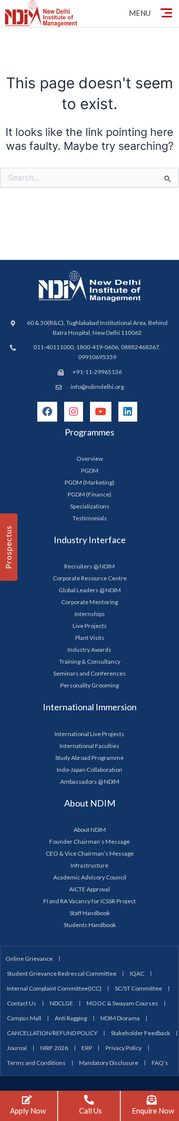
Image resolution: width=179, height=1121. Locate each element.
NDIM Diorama (120, 1018)
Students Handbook (90, 925)
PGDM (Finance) (89, 494)
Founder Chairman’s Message (89, 841)
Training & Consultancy (89, 661)
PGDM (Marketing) (89, 482)
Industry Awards (89, 649)
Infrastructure (89, 865)
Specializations (89, 506)
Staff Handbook (90, 913)
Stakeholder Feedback (140, 1033)
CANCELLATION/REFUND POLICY (52, 1033)
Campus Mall (24, 1018)
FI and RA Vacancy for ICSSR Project (89, 901)
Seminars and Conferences (89, 673)
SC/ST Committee (138, 988)
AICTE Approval (89, 889)
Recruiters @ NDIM (89, 566)
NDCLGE (61, 1003)
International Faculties (89, 745)
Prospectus (8, 547)
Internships (90, 614)
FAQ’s (160, 1062)
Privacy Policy (123, 1048)
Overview (90, 458)
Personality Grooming (89, 685)
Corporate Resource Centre (90, 578)
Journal (17, 1048)
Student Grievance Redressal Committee (61, 973)
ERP (87, 1048)
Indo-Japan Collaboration (89, 769)
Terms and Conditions (36, 1062)
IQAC (137, 973)
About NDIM (90, 829)
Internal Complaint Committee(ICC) (54, 988)
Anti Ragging (71, 1018)
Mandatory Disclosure (108, 1062)
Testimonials (90, 518)
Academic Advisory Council (89, 877)
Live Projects (90, 625)
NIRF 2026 (54, 1048)
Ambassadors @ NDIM (89, 781)
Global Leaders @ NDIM (90, 590)
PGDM (89, 470)
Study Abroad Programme (89, 757)
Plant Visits (89, 637)
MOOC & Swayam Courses (122, 1003)
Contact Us (21, 1003)
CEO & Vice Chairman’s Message (90, 853)
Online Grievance (29, 958)
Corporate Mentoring (89, 602)
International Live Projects (89, 734)
